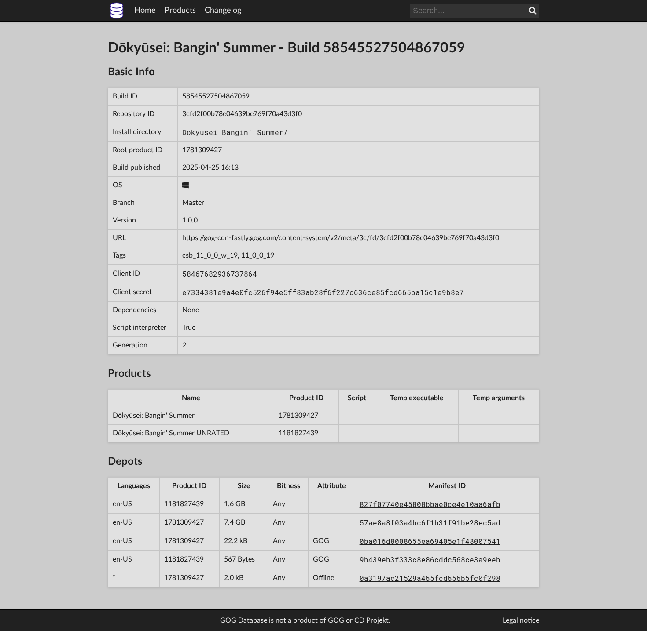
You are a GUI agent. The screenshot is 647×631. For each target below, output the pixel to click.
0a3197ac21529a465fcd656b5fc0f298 (430, 578)
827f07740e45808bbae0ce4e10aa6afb (430, 504)
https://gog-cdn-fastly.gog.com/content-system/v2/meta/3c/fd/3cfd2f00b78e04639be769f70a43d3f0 (340, 237)
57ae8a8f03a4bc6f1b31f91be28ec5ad (430, 522)
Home (145, 11)
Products (180, 11)
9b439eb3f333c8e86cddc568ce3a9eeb (430, 559)
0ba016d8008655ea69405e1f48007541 (430, 541)
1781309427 (202, 149)
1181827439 (298, 433)
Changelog (223, 11)
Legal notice (521, 620)
